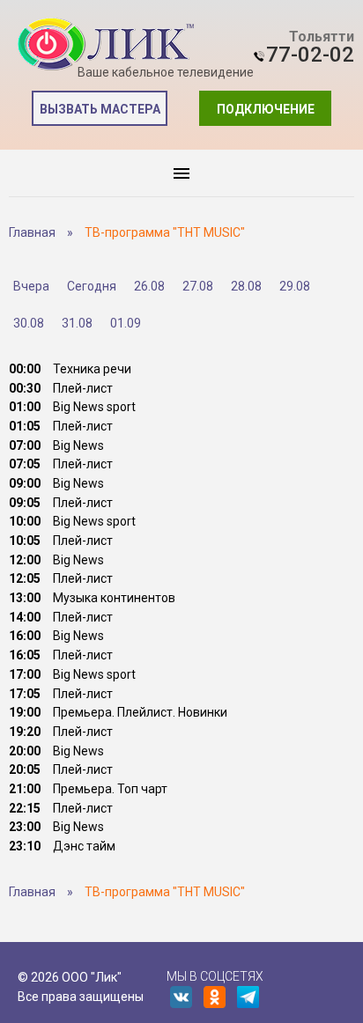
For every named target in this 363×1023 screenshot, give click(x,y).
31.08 (77, 323)
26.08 (149, 286)
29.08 (294, 286)
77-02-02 (310, 54)
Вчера (31, 286)
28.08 (246, 286)
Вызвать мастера (100, 109)
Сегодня (91, 286)
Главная (32, 232)
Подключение (266, 109)
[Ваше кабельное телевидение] (106, 44)
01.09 (125, 323)
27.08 (197, 286)
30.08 (28, 323)
